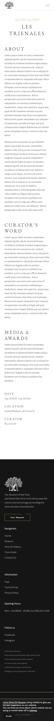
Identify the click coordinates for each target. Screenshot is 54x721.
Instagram (9, 640)
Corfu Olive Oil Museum (14, 702)
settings (33, 710)
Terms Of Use (11, 587)
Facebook (9, 634)
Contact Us (10, 557)
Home (7, 535)
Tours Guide (10, 552)
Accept (9, 716)
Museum (8, 541)
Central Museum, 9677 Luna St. (19, 411)
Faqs (6, 581)
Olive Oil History (12, 546)
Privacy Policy (11, 592)
